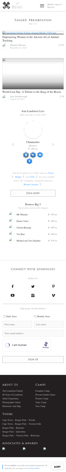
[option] (33, 143)
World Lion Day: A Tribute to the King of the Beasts (31, 92)
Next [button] (53, 144)
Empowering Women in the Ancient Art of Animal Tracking (30, 38)
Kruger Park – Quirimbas (13, 431)
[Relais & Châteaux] (53, 448)
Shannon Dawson (18, 44)
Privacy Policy (34, 468)
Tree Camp (40, 406)
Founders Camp (42, 390)
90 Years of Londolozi (12, 394)
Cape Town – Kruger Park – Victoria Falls (21, 423)
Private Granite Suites (45, 394)
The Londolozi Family (12, 390)
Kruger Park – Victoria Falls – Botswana (20, 435)
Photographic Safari (11, 402)
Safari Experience (10, 398)
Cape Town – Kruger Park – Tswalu (18, 419)
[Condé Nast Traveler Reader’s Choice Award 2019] (12, 448)
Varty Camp (40, 402)
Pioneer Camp (41, 398)
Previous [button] (13, 144)
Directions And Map (11, 406)
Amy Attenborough (18, 96)
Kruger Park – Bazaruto (13, 427)
